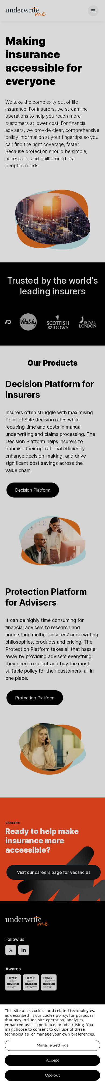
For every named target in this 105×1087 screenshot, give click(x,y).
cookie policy (55, 1015)
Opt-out (52, 1075)
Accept (52, 1060)
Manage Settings (53, 1045)
